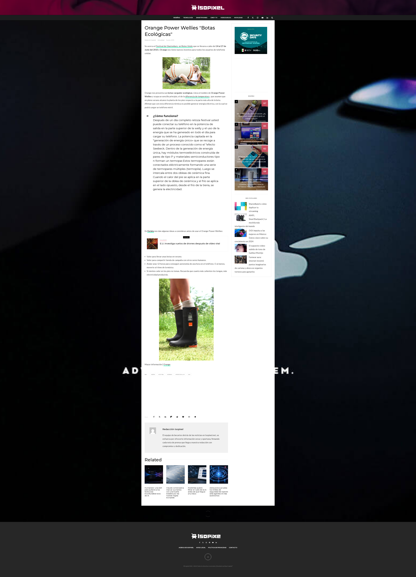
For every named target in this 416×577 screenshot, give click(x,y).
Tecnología (188, 17)
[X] (252, 17)
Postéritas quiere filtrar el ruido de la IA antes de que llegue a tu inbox (197, 491)
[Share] (153, 417)
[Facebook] (248, 17)
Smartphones (201, 17)
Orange (166, 364)
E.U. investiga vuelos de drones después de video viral (190, 243)
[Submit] (177, 417)
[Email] (189, 417)
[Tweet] (159, 417)
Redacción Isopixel (150, 40)
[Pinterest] (209, 542)
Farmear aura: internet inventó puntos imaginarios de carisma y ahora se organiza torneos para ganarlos (250, 264)
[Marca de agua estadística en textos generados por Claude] (175, 474)
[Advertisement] (186, 209)
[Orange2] (186, 320)
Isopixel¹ (230, 566)
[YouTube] (262, 17)
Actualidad (161, 40)
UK (189, 374)
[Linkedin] (267, 17)
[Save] (183, 417)
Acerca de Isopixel (186, 547)
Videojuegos (226, 17)
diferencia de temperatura (197, 96)
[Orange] (186, 73)
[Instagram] (257, 17)
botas (153, 374)
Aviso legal (201, 547)
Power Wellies (180, 374)
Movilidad (238, 17)
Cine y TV (213, 17)
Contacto (233, 547)
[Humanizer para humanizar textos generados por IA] (154, 474)
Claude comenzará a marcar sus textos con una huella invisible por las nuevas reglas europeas (175, 493)
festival (161, 374)
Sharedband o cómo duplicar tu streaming (258, 207)
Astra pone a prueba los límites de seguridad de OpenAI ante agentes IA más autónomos (219, 492)
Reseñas (176, 17)
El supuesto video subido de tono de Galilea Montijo (257, 249)
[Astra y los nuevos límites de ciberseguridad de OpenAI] (219, 474)
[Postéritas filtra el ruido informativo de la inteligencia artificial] (197, 474)
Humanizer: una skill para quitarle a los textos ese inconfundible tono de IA (153, 492)
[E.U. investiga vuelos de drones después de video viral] (152, 243)
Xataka (150, 231)
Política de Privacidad (217, 547)
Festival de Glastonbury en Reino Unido (174, 46)
